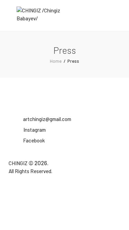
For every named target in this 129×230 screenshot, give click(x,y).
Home (56, 61)
